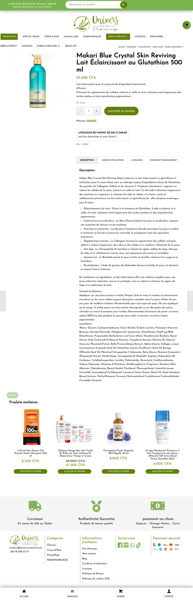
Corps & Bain (54, 550)
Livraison (35, 519)
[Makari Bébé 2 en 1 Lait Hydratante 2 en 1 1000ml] (3, 301)
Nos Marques (89, 548)
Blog (84, 558)
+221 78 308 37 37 (19, 551)
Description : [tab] (87, 160)
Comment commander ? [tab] (163, 160)
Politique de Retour (93, 573)
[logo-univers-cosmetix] (96, 23)
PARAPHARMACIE (57, 560)
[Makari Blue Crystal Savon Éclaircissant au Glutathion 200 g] (190, 301)
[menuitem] (31, 37)
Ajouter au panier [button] (30, 472)
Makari (91, 121)
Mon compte (89, 553)
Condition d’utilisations (94, 563)
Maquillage (53, 555)
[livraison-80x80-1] (35, 506)
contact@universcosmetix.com (25, 548)
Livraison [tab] (136, 160)
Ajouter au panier (121, 111)
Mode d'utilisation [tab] (113, 160)
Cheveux (51, 545)
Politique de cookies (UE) (96, 578)
